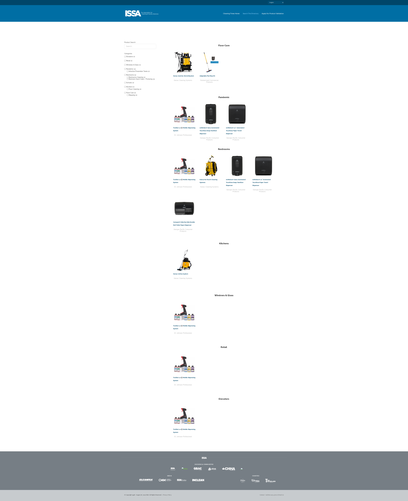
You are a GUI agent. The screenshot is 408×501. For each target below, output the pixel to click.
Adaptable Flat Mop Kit (207, 76)
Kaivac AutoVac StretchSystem (183, 76)
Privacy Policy (167, 495)
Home (126, 28)
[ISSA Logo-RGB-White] (141, 10)
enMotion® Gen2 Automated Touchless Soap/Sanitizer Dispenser (209, 130)
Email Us (281, 495)
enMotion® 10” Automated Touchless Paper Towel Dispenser (235, 130)
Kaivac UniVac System (180, 274)
